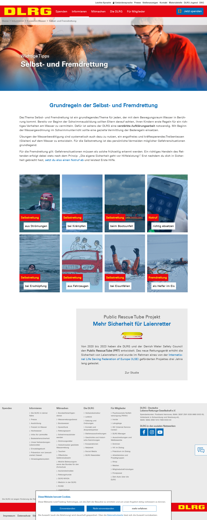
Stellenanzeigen (150, 2)
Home (5, 21)
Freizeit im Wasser (36, 21)
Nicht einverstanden (103, 508)
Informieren (18, 21)
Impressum (9, 515)
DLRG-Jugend (191, 2)
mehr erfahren (139, 508)
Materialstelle (175, 2)
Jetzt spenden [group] (193, 11)
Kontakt (163, 2)
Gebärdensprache (123, 2)
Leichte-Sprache (103, 2)
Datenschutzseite (115, 515)
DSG (201, 2)
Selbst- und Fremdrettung (62, 21)
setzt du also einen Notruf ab (64, 160)
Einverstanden (67, 508)
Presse (137, 2)
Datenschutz (23, 515)
